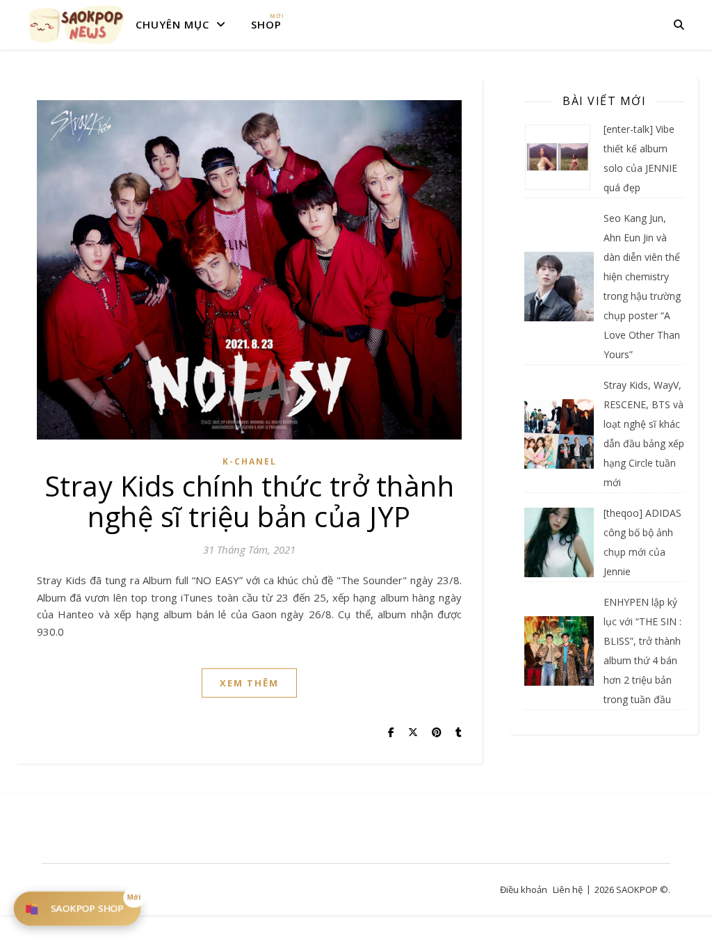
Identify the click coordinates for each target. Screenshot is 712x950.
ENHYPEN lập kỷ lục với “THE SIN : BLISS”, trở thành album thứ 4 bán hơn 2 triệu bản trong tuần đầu (642, 650)
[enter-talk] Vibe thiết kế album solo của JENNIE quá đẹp (640, 158)
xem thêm (249, 683)
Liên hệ (568, 889)
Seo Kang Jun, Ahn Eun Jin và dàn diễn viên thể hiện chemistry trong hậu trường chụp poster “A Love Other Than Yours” (642, 286)
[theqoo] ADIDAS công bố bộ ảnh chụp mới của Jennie (642, 542)
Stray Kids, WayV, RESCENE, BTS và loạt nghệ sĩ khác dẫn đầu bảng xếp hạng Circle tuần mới (644, 433)
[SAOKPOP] (76, 24)
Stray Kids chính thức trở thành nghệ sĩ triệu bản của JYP (249, 501)
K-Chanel (249, 461)
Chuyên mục (172, 24)
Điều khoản (523, 889)
